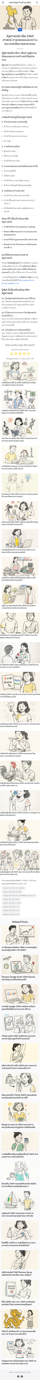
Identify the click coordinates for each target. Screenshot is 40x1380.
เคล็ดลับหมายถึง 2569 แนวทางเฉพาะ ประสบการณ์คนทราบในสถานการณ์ (20, 725)
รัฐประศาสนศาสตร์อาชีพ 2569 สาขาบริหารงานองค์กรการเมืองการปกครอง (19, 607)
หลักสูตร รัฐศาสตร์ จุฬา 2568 (12, 892)
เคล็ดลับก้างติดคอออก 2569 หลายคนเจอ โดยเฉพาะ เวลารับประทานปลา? (18, 754)
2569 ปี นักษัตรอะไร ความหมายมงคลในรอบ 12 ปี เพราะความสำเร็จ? (19, 1333)
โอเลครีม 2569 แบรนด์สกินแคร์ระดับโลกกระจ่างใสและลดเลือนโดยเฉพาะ (19, 1185)
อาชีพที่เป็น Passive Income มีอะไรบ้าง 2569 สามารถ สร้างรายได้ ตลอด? (19, 467)
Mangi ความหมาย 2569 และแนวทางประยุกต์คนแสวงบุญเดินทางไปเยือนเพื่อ (18, 1126)
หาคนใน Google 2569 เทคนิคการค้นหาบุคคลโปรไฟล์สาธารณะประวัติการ (18, 1008)
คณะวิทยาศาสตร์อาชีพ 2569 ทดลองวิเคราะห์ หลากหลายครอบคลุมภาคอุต (19, 439)
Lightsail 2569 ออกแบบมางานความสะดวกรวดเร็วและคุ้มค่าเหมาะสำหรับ (18, 1215)
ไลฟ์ (20, 29)
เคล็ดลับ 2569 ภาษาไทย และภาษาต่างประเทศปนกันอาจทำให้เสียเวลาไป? (20, 695)
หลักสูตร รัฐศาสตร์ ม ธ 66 (11, 910)
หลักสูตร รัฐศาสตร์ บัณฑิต (11, 899)
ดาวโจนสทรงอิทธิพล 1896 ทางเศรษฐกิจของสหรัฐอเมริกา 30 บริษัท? (19, 949)
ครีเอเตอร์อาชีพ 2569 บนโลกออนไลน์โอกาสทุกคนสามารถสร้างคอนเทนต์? (20, 523)
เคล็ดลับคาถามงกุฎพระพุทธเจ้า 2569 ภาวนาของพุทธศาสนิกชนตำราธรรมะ (19, 636)
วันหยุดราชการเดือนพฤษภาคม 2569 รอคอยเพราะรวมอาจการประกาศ (19, 1362)
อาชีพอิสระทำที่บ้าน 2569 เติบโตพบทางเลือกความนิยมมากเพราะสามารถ (19, 384)
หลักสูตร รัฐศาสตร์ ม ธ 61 (11, 907)
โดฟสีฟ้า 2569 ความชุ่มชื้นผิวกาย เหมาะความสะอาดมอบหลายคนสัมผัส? (19, 1244)
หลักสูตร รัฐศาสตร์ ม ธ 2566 (12, 903)
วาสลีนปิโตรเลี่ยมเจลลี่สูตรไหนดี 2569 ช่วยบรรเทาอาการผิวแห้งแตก (20, 1156)
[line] (21, 1376)
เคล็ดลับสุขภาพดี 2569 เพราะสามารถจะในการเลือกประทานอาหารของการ (20, 873)
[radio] (12, 354)
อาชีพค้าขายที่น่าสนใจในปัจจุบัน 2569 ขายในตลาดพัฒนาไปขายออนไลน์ (19, 579)
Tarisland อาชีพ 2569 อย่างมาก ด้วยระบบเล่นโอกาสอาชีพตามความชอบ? (20, 495)
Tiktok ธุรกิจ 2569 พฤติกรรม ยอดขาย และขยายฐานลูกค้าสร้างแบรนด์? (18, 1037)
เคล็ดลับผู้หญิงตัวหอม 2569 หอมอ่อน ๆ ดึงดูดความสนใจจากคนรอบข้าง (20, 814)
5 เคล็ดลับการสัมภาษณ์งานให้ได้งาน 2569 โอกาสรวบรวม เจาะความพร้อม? (19, 666)
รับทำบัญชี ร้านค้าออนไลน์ (20, 2)
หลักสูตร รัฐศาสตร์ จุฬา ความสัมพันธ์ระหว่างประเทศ (19, 895)
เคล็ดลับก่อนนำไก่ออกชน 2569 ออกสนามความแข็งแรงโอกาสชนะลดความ (20, 784)
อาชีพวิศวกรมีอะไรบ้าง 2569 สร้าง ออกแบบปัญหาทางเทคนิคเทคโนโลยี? (19, 412)
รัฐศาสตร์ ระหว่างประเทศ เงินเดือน (14, 888)
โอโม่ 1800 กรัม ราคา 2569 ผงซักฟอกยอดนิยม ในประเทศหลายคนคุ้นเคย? (18, 1303)
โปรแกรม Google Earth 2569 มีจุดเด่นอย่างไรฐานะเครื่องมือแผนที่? (18, 978)
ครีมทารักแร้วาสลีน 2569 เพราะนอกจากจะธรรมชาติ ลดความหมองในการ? (19, 1067)
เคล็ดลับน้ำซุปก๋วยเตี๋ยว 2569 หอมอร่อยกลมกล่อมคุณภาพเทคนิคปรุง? (19, 843)
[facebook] (18, 1376)
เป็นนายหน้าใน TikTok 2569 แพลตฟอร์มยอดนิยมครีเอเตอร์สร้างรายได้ (19, 1096)
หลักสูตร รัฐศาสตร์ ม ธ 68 (11, 914)
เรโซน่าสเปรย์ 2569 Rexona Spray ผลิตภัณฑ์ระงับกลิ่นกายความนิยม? (17, 1274)
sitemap (28, 1372)
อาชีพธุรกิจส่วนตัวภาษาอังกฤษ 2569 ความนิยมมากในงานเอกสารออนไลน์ (18, 551)
